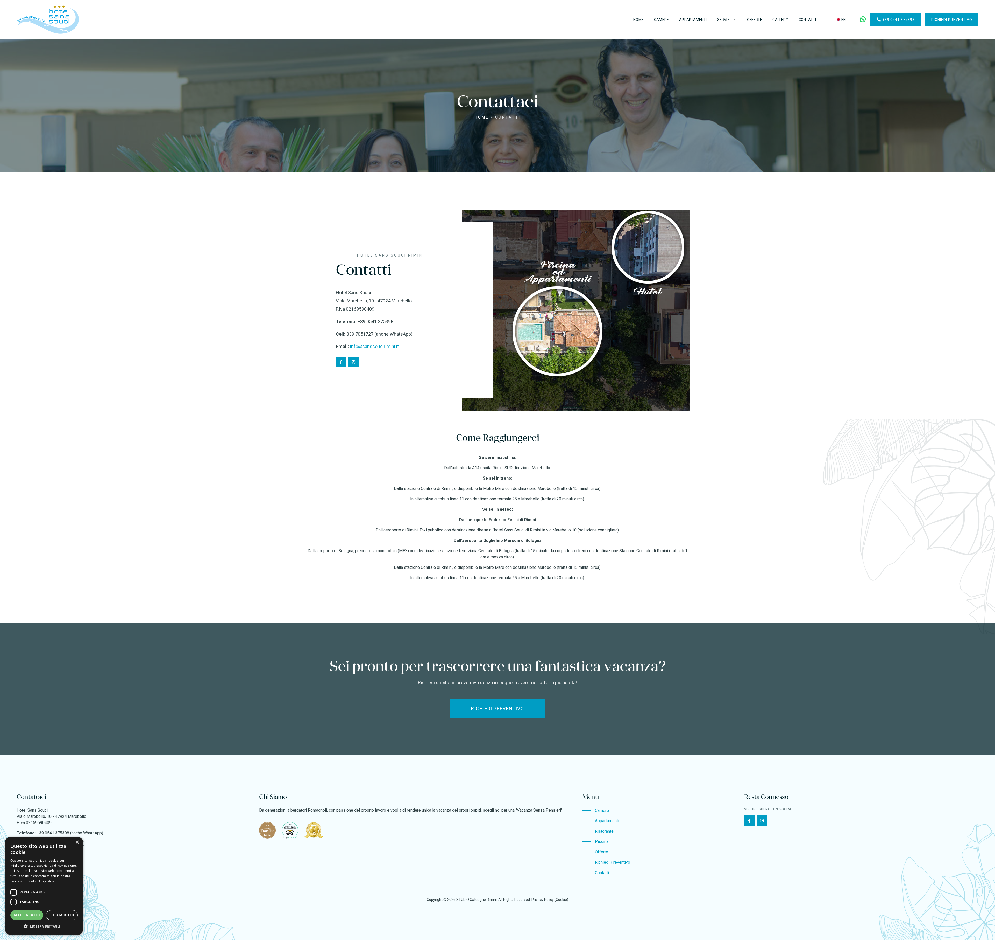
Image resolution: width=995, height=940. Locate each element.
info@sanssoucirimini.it (374, 346)
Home (638, 20)
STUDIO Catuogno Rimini (476, 899)
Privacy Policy (542, 899)
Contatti (807, 20)
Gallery (780, 20)
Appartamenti (693, 20)
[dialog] (44, 886)
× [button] (77, 842)
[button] (44, 926)
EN (843, 20)
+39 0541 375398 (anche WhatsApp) (70, 833)
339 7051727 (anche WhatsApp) (379, 334)
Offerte (754, 20)
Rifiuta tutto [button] (61, 915)
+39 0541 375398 (895, 19)
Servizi (723, 20)
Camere (661, 20)
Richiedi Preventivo (951, 20)
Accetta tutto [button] (27, 915)
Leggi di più (47, 881)
